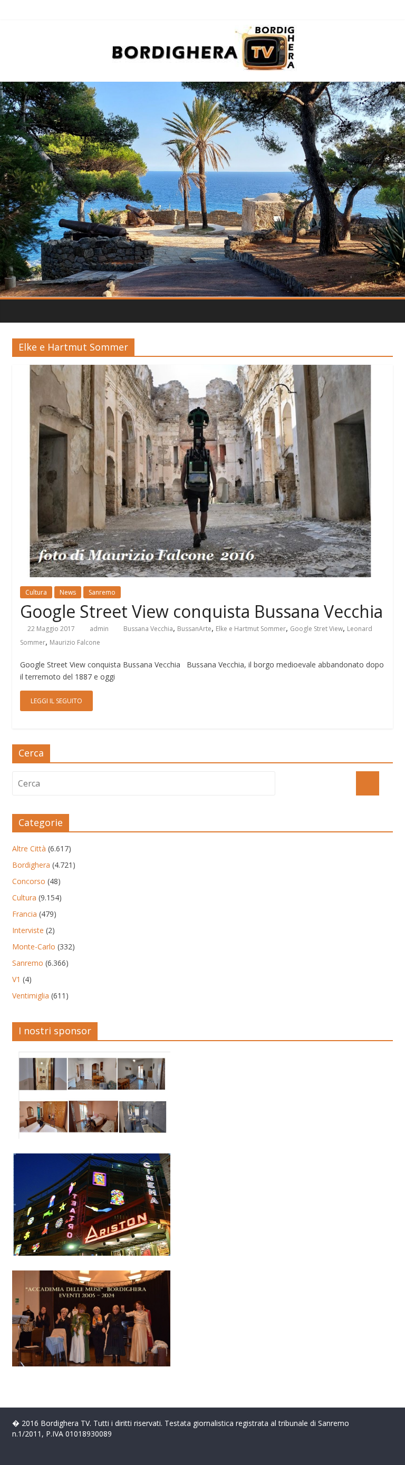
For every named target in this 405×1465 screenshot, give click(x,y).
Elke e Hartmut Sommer (251, 628)
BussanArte (194, 628)
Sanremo (102, 592)
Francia (24, 914)
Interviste (28, 930)
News (68, 592)
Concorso (28, 881)
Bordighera (31, 865)
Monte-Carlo (33, 947)
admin (99, 628)
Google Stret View (316, 628)
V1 (16, 979)
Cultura (36, 592)
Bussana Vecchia (148, 628)
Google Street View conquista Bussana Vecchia (201, 611)
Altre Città (29, 848)
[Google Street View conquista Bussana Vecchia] (202, 371)
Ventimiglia (30, 996)
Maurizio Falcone (75, 642)
